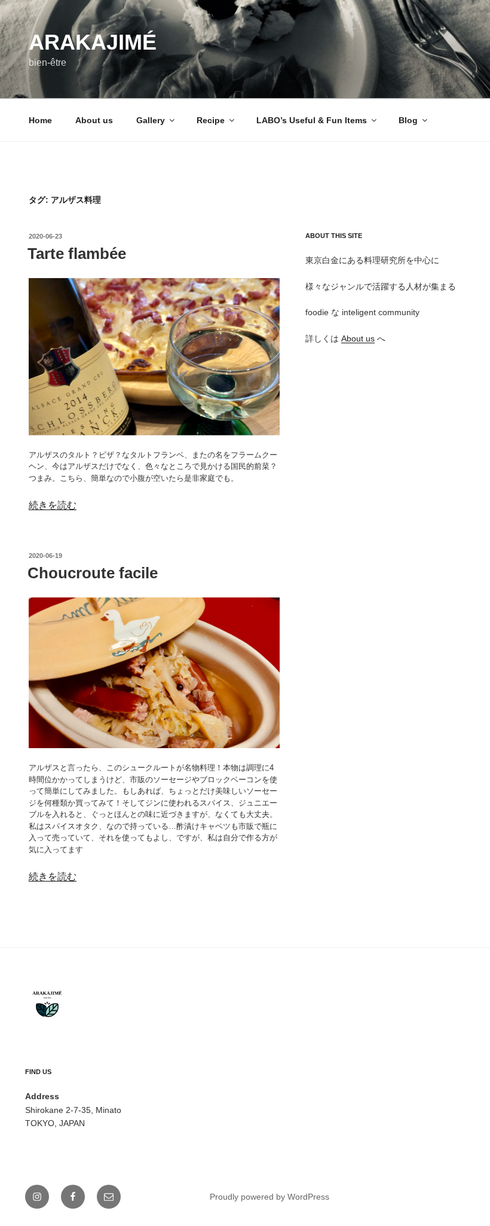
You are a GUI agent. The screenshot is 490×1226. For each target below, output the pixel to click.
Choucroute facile (92, 573)
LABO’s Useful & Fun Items (311, 120)
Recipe (211, 120)
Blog (408, 120)
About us (94, 120)
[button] (154, 356)
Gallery (150, 120)
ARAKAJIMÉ (93, 42)
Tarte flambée (76, 254)
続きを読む (52, 505)
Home (40, 120)
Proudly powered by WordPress (269, 1196)
